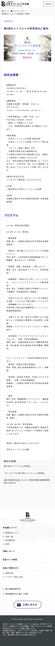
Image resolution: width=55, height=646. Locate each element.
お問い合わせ (30, 604)
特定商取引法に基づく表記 (16, 594)
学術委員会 (10, 540)
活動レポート (9, 551)
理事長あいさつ (12, 532)
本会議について (10, 527)
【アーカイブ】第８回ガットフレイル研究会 (24, 473)
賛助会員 (9, 573)
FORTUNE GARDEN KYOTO (19, 120)
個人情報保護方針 (13, 589)
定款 (7, 544)
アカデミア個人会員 (14, 577)
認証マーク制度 (10, 559)
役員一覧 (9, 536)
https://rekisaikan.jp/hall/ (23, 110)
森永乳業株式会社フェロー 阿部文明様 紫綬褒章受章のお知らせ (27, 481)
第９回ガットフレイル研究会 (17, 466)
